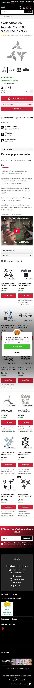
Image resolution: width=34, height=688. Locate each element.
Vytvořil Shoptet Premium (18, 684)
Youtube (18, 583)
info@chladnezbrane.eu (19, 570)
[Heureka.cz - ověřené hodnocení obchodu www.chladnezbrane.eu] (7, 608)
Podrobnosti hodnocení (25, 35)
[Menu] (31, 7)
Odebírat (26, 538)
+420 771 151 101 (18, 573)
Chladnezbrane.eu (12, 668)
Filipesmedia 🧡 (20, 680)
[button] (8, 293)
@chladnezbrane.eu (18, 586)
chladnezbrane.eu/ (18, 579)
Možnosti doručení (9, 83)
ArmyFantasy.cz (24, 668)
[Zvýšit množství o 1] (31, 90)
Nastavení (17, 352)
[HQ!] (25, 484)
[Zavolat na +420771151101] (20, 7)
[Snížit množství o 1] (31, 92)
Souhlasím (18, 346)
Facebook (18, 576)
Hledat (28, 12)
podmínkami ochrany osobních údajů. (20, 545)
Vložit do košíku (19, 99)
